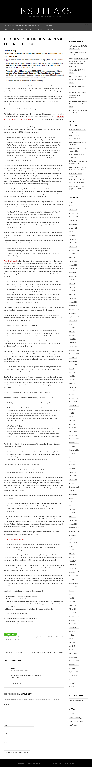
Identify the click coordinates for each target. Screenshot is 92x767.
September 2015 (74, 627)
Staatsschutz (41, 637)
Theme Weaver (69, 763)
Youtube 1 (49, 25)
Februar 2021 (73, 387)
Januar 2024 (73, 265)
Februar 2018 (73, 520)
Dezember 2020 (74, 394)
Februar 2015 (73, 653)
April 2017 (72, 557)
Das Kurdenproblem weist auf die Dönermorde (78, 95)
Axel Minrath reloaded (11, 261)
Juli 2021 (71, 368)
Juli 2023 (71, 280)
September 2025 (74, 224)
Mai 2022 (72, 331)
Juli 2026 (71, 202)
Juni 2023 (72, 283)
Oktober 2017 (73, 535)
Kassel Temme (23, 637)
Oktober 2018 (73, 491)
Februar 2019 (73, 476)
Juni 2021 (72, 372)
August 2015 (73, 631)
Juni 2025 (72, 232)
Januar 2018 (73, 524)
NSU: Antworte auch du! (76, 161)
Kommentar (8, 704)
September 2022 (74, 317)
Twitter (50, 29)
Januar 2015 (73, 657)
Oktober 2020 (73, 402)
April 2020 (72, 424)
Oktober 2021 (73, 357)
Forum (40, 29)
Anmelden (72, 714)
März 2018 (72, 516)
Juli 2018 (71, 502)
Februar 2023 (73, 298)
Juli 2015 (71, 635)
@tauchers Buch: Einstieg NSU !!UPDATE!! (22, 25)
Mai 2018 (72, 509)
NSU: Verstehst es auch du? (78, 148)
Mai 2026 (72, 206)
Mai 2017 (72, 553)
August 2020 (73, 409)
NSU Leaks (46, 10)
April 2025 (72, 235)
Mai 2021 (72, 376)
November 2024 (74, 250)
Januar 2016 (73, 613)
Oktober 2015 (73, 624)
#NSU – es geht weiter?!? (13, 652)
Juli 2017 (71, 546)
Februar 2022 (73, 343)
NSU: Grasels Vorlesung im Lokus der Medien (78, 104)
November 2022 (74, 309)
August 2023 (73, 276)
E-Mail (6, 734)
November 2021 (74, 354)
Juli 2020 (71, 413)
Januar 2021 (73, 391)
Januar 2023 (73, 302)
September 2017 (74, 539)
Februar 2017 (73, 565)
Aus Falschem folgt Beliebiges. (14, 539)
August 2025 (73, 228)
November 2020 (74, 398)
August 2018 (73, 498)
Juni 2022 (72, 328)
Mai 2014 (72, 687)
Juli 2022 (71, 324)
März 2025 (72, 239)
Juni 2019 (72, 461)
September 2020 (74, 405)
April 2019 (72, 468)
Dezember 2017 (74, 528)
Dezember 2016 (74, 572)
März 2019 (72, 472)
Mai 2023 (72, 287)
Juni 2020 (72, 417)
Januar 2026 (73, 209)
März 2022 (72, 339)
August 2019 (73, 454)
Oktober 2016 (73, 579)
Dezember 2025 (74, 213)
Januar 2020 (73, 435)
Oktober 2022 (73, 313)
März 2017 (72, 561)
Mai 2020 (72, 420)
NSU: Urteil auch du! (80, 76)
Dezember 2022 (74, 306)
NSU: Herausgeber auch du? (78, 142)
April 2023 (72, 291)
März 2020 (72, 428)
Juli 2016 (71, 590)
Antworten (17, 683)
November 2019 (74, 442)
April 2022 (72, 335)
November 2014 (74, 664)
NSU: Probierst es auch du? (78, 155)
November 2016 (74, 576)
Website (6, 743)
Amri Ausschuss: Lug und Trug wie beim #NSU (48, 652)
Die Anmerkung (74, 46)
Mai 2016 (72, 598)
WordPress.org (73, 725)
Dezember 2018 (74, 483)
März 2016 (72, 605)
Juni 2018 (72, 505)
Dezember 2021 (74, 350)
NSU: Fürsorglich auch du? (77, 129)
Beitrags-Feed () (75, 717)
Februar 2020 (73, 431)
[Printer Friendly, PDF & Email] (10, 634)
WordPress (41, 763)
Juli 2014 (71, 679)
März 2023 (72, 295)
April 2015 (72, 646)
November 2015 (74, 620)
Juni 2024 (72, 254)
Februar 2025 (73, 243)
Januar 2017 (73, 568)
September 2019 (74, 450)
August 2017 (73, 542)
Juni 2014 (72, 683)
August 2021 (73, 365)
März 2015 (72, 650)
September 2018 (74, 494)
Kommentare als (76, 721)
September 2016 (74, 583)
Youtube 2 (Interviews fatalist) (19, 29)
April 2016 (72, 602)
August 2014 (73, 676)
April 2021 (72, 380)
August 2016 (73, 587)
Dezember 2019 (74, 439)
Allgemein (14, 637)
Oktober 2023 (73, 269)
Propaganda (32, 637)
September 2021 (74, 361)
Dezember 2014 (74, 661)
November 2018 (74, 487)
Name (6, 725)
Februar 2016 (73, 609)
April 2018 (72, 513)
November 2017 (74, 531)
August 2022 (73, 320)
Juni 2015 (72, 639)
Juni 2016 (72, 594)
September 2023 (74, 272)
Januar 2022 (73, 346)
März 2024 (72, 258)
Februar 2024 (73, 261)
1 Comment (16, 639)
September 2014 (74, 672)
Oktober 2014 (73, 668)
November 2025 (74, 217)
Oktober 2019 (73, 446)
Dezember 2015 (74, 616)
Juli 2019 (71, 457)
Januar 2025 (73, 246)
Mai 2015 (72, 642)
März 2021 (72, 383)
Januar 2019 (73, 479)
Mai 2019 (72, 465)
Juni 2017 (72, 550)
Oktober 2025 (73, 221)
